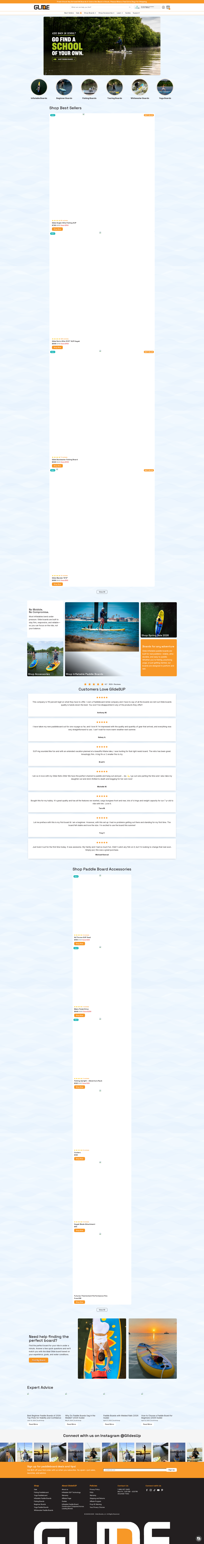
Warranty (65, 1495)
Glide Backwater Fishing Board (65, 459)
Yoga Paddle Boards (41, 1507)
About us (65, 1489)
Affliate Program (95, 1501)
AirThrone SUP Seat (82, 937)
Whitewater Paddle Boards (43, 1510)
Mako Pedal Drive (81, 1009)
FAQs (91, 1492)
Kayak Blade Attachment (84, 1224)
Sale (35, 1489)
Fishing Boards (39, 1501)
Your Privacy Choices (97, 1507)
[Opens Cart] (168, 7)
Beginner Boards (40, 1504)
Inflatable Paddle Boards (42, 1498)
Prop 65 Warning (96, 1504)
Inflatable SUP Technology (71, 1492)
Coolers (77, 1152)
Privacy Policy (95, 1489)
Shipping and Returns (97, 1498)
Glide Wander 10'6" (60, 578)
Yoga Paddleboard (40, 1495)
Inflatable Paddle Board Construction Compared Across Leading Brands (73, 1506)
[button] (199, 1538)
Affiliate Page (66, 1498)
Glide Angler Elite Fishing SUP (64, 223)
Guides (64, 1501)
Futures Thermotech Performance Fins (90, 1296)
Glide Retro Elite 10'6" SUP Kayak (66, 341)
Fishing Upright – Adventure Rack (88, 1081)
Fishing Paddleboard (41, 1492)
